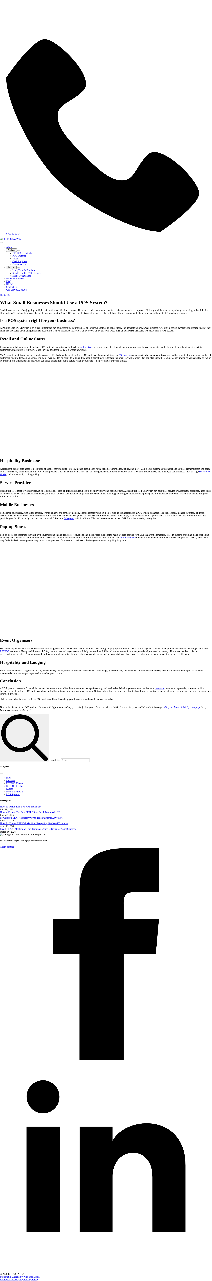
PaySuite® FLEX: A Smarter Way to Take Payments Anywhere (31, 817)
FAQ (8, 281)
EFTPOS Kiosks (14, 783)
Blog (8, 777)
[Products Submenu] (18, 250)
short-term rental (128, 537)
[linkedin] (106, 1271)
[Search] (24, 738)
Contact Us (11, 287)
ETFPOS (10, 780)
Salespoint (69, 518)
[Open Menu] (1, 242)
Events (9, 788)
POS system (125, 355)
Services (11, 267)
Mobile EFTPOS (14, 791)
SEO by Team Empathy (12, 1279)
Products (11, 250)
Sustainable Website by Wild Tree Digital (20, 1276)
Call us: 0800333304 (16, 289)
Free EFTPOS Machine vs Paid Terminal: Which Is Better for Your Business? (38, 829)
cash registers (86, 347)
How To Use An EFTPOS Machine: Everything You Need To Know (34, 823)
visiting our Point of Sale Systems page (181, 707)
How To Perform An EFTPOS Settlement (20, 806)
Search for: (55, 760)
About (9, 247)
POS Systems (13, 794)
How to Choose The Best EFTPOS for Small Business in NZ (30, 812)
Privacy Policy (31, 1279)
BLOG (9, 284)
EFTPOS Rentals (14, 786)
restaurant (159, 688)
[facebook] (106, 1059)
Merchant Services (15, 278)
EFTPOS (4, 651)
